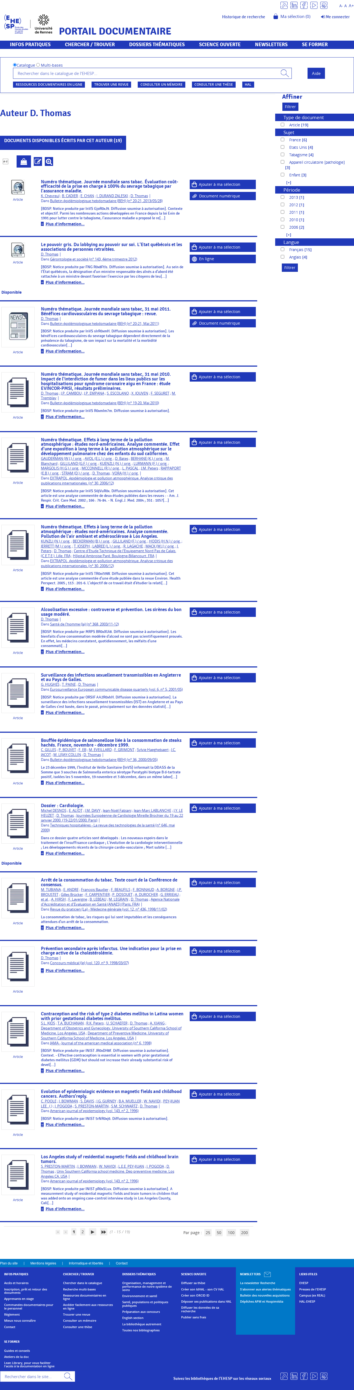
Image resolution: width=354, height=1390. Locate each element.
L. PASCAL (130, 468)
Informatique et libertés (86, 1263)
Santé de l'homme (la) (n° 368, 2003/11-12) (84, 624)
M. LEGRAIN (118, 899)
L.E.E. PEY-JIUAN (131, 1166)
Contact (121, 1263)
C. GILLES (48, 749)
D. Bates (121, 458)
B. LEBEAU (98, 899)
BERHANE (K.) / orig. (147, 458)
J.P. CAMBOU (71, 393)
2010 (294, 219)
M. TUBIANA (51, 889)
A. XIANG (157, 1023)
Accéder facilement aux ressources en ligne (88, 1306)
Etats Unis (298, 147)
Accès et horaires (16, 1283)
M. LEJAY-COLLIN (67, 754)
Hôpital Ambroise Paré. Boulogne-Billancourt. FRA (113, 556)
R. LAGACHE (133, 546)
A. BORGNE (166, 889)
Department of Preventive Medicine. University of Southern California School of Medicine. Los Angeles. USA (105, 1035)
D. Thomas (139, 196)
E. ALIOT (75, 810)
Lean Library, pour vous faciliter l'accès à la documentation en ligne (29, 1364)
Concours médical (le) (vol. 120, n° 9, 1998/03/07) (89, 963)
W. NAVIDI (152, 1101)
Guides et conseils (17, 1350)
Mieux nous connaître (20, 1320)
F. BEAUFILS (120, 889)
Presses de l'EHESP (312, 1289)
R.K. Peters (95, 1023)
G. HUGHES (50, 684)
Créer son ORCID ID (195, 1295)
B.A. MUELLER (130, 1101)
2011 (294, 212)
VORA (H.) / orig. (125, 473)
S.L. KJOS (48, 1023)
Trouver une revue (111, 84)
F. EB (82, 749)
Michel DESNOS (53, 810)
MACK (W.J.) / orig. (160, 546)
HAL (248, 84)
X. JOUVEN (139, 393)
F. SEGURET (160, 393)
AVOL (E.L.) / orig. (99, 458)
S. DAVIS (87, 1101)
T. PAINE (69, 684)
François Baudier (94, 889)
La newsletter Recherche (257, 1283)
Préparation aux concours (141, 1311)
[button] (286, 182)
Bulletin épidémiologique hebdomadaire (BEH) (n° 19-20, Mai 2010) (104, 403)
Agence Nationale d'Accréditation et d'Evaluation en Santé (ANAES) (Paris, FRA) (110, 902)
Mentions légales (43, 1263)
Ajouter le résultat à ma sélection (24, 161)
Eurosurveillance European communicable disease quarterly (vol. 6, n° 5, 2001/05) (116, 689)
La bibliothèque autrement (141, 1324)
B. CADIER (70, 196)
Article (295, 124)
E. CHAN (87, 196)
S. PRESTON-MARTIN (92, 1106)
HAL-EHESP (307, 1301)
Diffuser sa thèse (193, 1283)
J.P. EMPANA (94, 393)
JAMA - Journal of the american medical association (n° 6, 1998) (101, 1043)
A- (341, 6)
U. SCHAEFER (116, 1023)
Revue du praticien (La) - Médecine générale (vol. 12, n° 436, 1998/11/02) (108, 909)
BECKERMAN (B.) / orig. (91, 541)
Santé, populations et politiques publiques (145, 1303)
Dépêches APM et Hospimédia (261, 1301)
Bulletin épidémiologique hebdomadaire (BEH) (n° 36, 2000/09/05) (104, 759)
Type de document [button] (303, 117)
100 (231, 1232)
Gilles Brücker (72, 894)
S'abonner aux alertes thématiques (265, 1289)
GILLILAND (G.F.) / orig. (78, 463)
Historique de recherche (243, 16)
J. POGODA (63, 1106)
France (295, 139)
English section (133, 1317)
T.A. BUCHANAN (71, 1023)
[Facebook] (304, 4)
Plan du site (9, 1263)
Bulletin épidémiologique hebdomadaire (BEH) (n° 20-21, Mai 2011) (104, 323)
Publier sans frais (193, 1317)
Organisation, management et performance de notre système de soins (147, 1286)
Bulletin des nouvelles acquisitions (265, 1295)
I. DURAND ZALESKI (112, 196)
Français (296, 249)
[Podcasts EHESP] (323, 4)
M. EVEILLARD (100, 749)
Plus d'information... (65, 223)
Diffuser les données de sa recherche (200, 1309)
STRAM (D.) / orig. (76, 473)
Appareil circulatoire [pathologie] (317, 162)
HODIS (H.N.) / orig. (165, 541)
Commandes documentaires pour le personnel (28, 1306)
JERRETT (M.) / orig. (56, 546)
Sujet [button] (288, 132)
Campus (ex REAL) (312, 1295)
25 (208, 1232)
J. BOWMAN (68, 1101)
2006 (294, 227)
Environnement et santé (139, 1296)
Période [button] (291, 190)
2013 (294, 197)
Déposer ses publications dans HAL (206, 1301)
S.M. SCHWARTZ (124, 1106)
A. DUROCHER (146, 894)
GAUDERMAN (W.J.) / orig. (61, 458)
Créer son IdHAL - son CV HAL (202, 1289)
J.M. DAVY (92, 810)
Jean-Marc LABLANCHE (152, 810)
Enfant (295, 175)
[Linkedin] (294, 4)
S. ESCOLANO (118, 393)
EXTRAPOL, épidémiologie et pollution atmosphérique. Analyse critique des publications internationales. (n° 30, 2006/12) (107, 481)
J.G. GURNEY (106, 1101)
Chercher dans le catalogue (82, 1283)
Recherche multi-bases (79, 1289)
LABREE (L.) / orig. (106, 546)
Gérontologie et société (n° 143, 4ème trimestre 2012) (93, 259)
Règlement (12, 1314)
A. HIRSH (58, 899)
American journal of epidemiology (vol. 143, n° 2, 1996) (94, 1111)
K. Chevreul (50, 196)
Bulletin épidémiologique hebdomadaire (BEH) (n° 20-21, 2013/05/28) (106, 201)
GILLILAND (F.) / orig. (130, 541)
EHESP (303, 1283)
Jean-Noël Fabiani (117, 810)
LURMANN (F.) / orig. (150, 463)
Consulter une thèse (213, 84)
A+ (351, 6)
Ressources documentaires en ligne (49, 84)
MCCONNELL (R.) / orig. (101, 468)
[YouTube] (313, 4)
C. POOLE (48, 1101)
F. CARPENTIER (97, 894)
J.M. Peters (149, 468)
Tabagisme (299, 154)
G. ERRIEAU (169, 894)
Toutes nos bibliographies (141, 1330)
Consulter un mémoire (161, 84)
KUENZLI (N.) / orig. (115, 463)
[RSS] (284, 4)
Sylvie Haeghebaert (153, 749)
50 (219, 1232)
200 (244, 1232)
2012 (294, 204)
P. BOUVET (67, 749)
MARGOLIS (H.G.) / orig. (60, 468)
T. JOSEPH (82, 546)
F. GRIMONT (124, 749)
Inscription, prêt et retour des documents (25, 1291)
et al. (45, 899)
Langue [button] (291, 242)
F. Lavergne (77, 899)
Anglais (295, 257)
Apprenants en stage (19, 1298)
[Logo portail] (28, 23)
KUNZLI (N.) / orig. (55, 541)
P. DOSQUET (122, 894)
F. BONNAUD (143, 889)
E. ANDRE (71, 889)
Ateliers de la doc (16, 1356)
